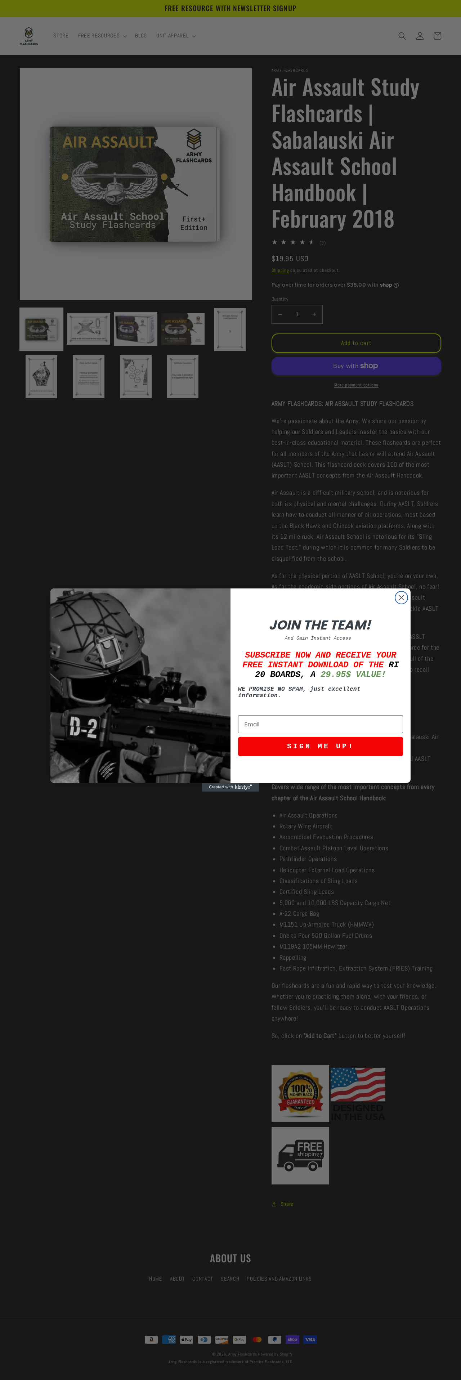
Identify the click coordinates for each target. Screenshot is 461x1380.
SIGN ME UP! (320, 746)
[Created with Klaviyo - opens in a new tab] (230, 787)
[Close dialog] (401, 597)
